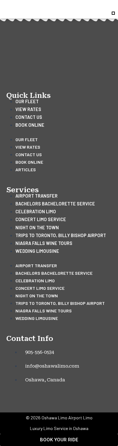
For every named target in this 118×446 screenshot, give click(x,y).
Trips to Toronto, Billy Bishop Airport (60, 235)
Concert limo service (40, 219)
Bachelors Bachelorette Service (55, 203)
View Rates (28, 109)
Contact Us (28, 117)
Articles (25, 169)
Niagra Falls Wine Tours (43, 243)
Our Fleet (27, 101)
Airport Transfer (36, 196)
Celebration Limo (35, 211)
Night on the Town (37, 227)
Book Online (29, 125)
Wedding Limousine (37, 251)
